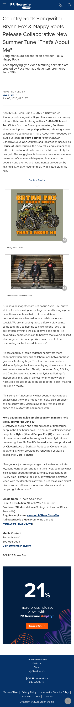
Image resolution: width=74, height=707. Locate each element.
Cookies (48, 696)
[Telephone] (60, 5)
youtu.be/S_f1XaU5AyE (17, 524)
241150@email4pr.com (17, 546)
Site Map (26, 696)
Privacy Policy (29, 692)
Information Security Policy (55, 692)
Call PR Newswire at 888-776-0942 (38, 680)
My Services (35, 671)
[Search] (69, 5)
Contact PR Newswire (37, 659)
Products (37, 663)
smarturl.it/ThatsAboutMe (43, 515)
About (36, 667)
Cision (43, 702)
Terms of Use (10, 692)
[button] (37, 215)
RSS (37, 696)
